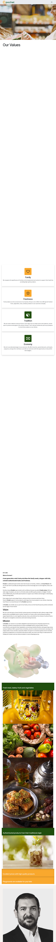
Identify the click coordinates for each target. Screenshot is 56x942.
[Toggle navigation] (51, 2)
